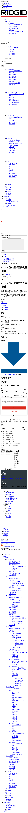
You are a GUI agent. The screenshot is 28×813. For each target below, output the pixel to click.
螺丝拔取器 (12, 173)
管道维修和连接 (13, 122)
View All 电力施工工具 (14, 140)
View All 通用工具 (13, 163)
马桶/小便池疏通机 (17, 602)
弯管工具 (14, 726)
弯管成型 (11, 120)
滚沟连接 (11, 99)
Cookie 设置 (6, 531)
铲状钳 (14, 706)
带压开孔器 (15, 656)
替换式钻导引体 (13, 175)
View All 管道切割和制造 (18, 668)
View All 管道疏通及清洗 (15, 71)
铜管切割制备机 (16, 752)
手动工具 (11, 72)
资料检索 (8, 189)
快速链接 (5, 511)
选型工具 (11, 152)
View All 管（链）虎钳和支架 (19, 661)
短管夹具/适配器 (16, 647)
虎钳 (10, 166)
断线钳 (11, 170)
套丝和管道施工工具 (11, 92)
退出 (4, 12)
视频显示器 (15, 568)
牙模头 (16, 642)
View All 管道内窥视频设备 (19, 566)
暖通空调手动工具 (16, 740)
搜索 (3, 250)
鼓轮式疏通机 (12, 76)
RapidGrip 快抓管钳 (17, 697)
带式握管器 (12, 164)
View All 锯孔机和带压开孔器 (19, 652)
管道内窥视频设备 (13, 564)
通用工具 (8, 161)
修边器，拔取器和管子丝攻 (19, 669)
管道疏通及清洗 (10, 69)
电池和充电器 (12, 594)
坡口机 (11, 95)
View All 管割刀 (19, 678)
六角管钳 (14, 704)
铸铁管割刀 (15, 673)
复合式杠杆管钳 (16, 709)
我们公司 (5, 505)
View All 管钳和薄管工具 (15, 117)
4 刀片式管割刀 (19, 680)
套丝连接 (11, 97)
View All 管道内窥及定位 (15, 561)
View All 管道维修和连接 (18, 733)
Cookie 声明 (6, 529)
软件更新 (8, 194)
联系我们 (5, 206)
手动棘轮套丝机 (19, 644)
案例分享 (8, 203)
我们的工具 (6, 491)
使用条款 (5, 535)
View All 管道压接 (13, 578)
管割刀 (14, 676)
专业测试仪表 (12, 575)
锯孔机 (14, 654)
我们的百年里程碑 (11, 205)
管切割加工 (12, 124)
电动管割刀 (15, 747)
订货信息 (5, 309)
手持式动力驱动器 (16, 637)
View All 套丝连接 (16, 633)
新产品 (8, 788)
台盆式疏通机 (12, 74)
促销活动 (8, 184)
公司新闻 (8, 200)
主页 (4, 254)
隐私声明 (5, 528)
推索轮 (14, 569)
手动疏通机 (15, 606)
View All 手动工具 (16, 600)
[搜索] (13, 244)
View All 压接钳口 (16, 588)
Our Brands (6, 7)
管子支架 (14, 664)
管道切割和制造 (13, 104)
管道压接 (8, 494)
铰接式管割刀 (18, 683)
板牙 (16, 645)
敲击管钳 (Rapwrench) (18, 700)
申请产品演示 (6, 196)
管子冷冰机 (15, 735)
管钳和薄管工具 (10, 115)
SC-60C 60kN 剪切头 (14, 145)
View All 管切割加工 (17, 744)
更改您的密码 (6, 10)
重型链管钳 (15, 711)
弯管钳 (14, 702)
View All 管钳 (15, 692)
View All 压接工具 (16, 582)
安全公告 (8, 193)
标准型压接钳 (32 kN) (17, 590)
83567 (2, 396)
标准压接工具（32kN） (18, 583)
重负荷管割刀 (18, 681)
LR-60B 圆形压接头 (14, 141)
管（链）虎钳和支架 (14, 102)
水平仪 (11, 168)
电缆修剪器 (12, 150)
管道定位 (11, 571)
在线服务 (5, 186)
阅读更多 (3, 301)
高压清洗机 (12, 81)
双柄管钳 (14, 718)
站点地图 (5, 533)
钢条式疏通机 (12, 79)
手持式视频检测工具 (14, 563)
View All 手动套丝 (19, 640)
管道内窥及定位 (10, 493)
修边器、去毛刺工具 (17, 754)
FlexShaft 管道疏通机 (14, 83)
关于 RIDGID (6, 198)
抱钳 (13, 695)
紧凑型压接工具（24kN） (18, 585)
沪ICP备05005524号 (9, 546)
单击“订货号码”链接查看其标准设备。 (10, 385)
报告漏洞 (5, 536)
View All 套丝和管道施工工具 (16, 94)
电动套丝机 (15, 635)
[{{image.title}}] (7, 274)
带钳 (13, 712)
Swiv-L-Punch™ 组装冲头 (15, 143)
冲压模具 (11, 147)
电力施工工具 (9, 138)
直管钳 (14, 694)
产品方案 (5, 557)
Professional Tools (7, 6)
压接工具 (11, 580)
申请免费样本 (9, 191)
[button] (14, 1)
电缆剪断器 (12, 148)
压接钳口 (11, 587)
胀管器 (14, 730)
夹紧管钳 (14, 719)
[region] (14, 406)
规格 (4, 305)
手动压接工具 (12, 592)
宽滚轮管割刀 (18, 685)
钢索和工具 (12, 84)
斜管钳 (14, 699)
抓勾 (13, 604)
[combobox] (7, 45)
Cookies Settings (14, 411)
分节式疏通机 (12, 77)
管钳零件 (14, 721)
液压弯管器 (15, 657)
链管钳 (14, 707)
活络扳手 (14, 714)
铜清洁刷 (14, 750)
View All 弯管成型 (16, 725)
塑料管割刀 (15, 749)
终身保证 (8, 188)
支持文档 (5, 307)
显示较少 (3, 299)
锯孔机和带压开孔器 (14, 101)
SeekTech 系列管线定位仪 (16, 573)
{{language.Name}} (8, 63)
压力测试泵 (15, 737)
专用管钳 (14, 716)
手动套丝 (14, 638)
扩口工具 (14, 728)
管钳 (10, 118)
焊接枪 (14, 738)
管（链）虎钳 (15, 663)
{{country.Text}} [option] (7, 58)
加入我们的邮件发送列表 (12, 201)
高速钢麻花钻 (12, 177)
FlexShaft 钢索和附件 (17, 623)
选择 (2, 65)
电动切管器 (15, 675)
